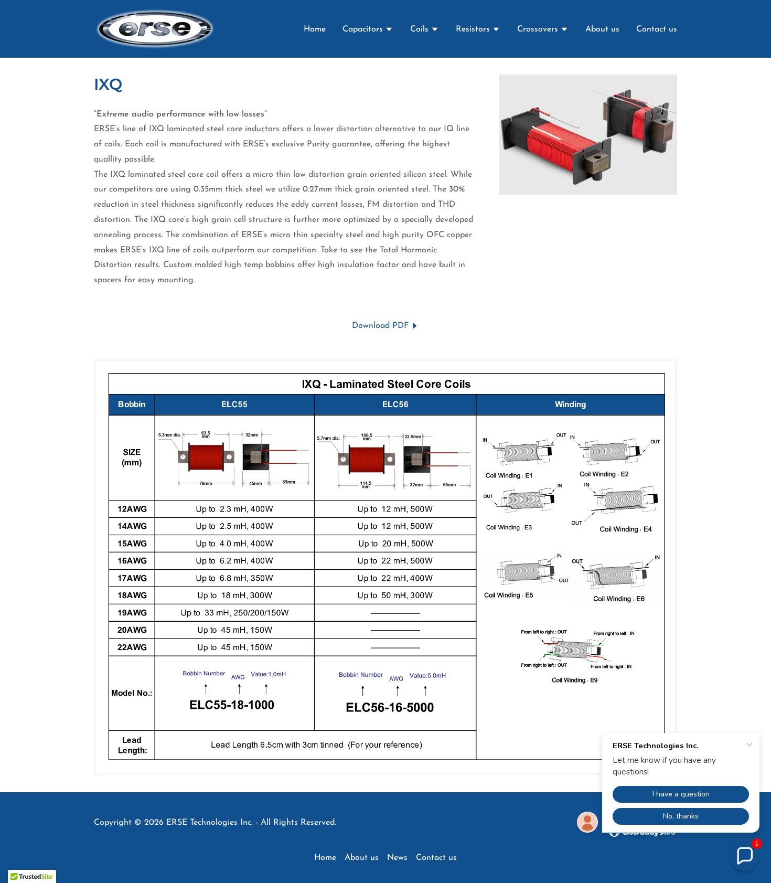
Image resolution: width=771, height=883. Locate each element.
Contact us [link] (656, 29)
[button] (367, 30)
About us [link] (602, 29)
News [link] (397, 858)
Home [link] (315, 29)
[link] (155, 28)
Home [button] (325, 858)
